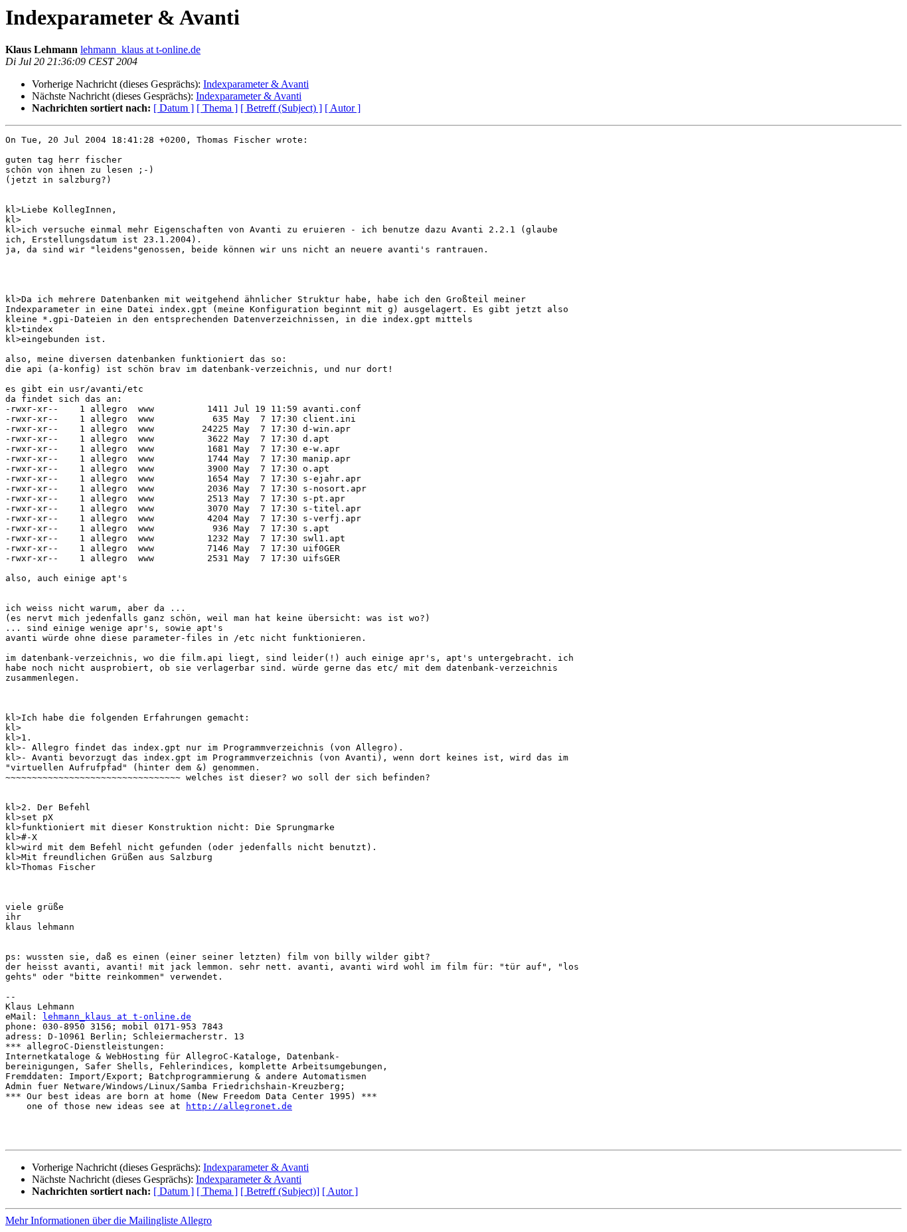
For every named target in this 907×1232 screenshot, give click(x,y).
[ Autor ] (343, 108)
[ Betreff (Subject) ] (281, 108)
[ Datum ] (173, 108)
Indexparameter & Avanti (256, 84)
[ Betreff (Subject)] (279, 1191)
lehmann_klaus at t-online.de (140, 49)
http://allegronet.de (239, 1106)
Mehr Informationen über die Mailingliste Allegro (108, 1220)
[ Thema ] (217, 108)
